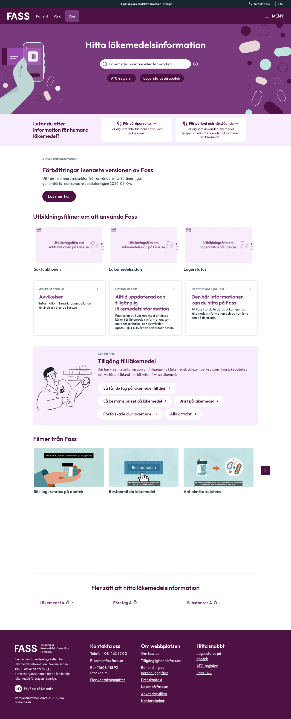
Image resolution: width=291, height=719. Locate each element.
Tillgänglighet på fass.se (161, 660)
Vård (57, 16)
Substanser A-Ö (202, 602)
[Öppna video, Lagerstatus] (219, 245)
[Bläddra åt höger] (265, 470)
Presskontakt (151, 679)
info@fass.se (112, 660)
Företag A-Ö (125, 602)
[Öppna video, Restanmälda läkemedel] (144, 467)
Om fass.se (150, 653)
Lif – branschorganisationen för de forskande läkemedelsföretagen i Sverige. (42, 674)
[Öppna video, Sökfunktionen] (69, 245)
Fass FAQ (204, 672)
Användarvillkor (154, 693)
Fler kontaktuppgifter (107, 679)
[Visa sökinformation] (195, 64)
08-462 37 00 (115, 653)
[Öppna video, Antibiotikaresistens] (219, 467)
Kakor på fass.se (154, 686)
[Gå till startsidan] (18, 16)
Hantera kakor (153, 700)
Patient (42, 16)
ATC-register (207, 665)
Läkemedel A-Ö (54, 602)
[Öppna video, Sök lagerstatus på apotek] (69, 467)
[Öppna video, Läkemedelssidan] (144, 245)
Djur (72, 16)
